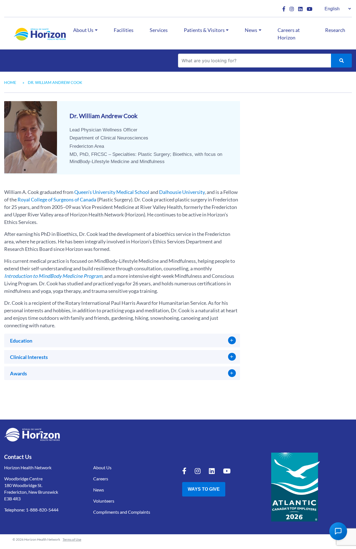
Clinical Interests (29, 357)
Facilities (124, 30)
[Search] (341, 61)
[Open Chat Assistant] (338, 531)
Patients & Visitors (204, 30)
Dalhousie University (182, 192)
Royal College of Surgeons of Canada (57, 199)
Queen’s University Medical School (111, 192)
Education (21, 341)
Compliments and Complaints (121, 512)
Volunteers (103, 500)
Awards (18, 373)
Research (335, 30)
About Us (83, 30)
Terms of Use (72, 539)
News (251, 30)
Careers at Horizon (289, 34)
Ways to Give (204, 489)
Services (159, 30)
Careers (100, 478)
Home (10, 82)
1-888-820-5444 (42, 509)
